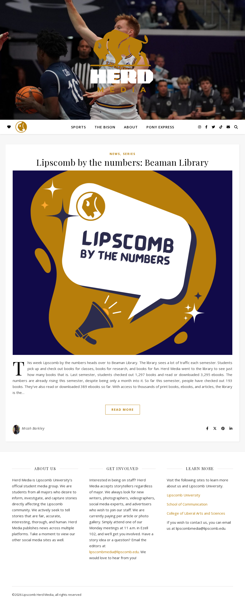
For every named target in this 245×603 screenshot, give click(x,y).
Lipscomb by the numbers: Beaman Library (122, 162)
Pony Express (160, 127)
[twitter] (214, 127)
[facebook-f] (206, 127)
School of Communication (187, 504)
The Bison (105, 127)
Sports (78, 127)
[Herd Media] (122, 61)
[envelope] (228, 127)
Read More (122, 409)
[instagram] (200, 127)
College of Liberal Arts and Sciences (196, 513)
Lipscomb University (183, 495)
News (115, 154)
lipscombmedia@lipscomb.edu (114, 551)
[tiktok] (221, 127)
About (131, 127)
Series (129, 154)
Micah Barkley (33, 428)
